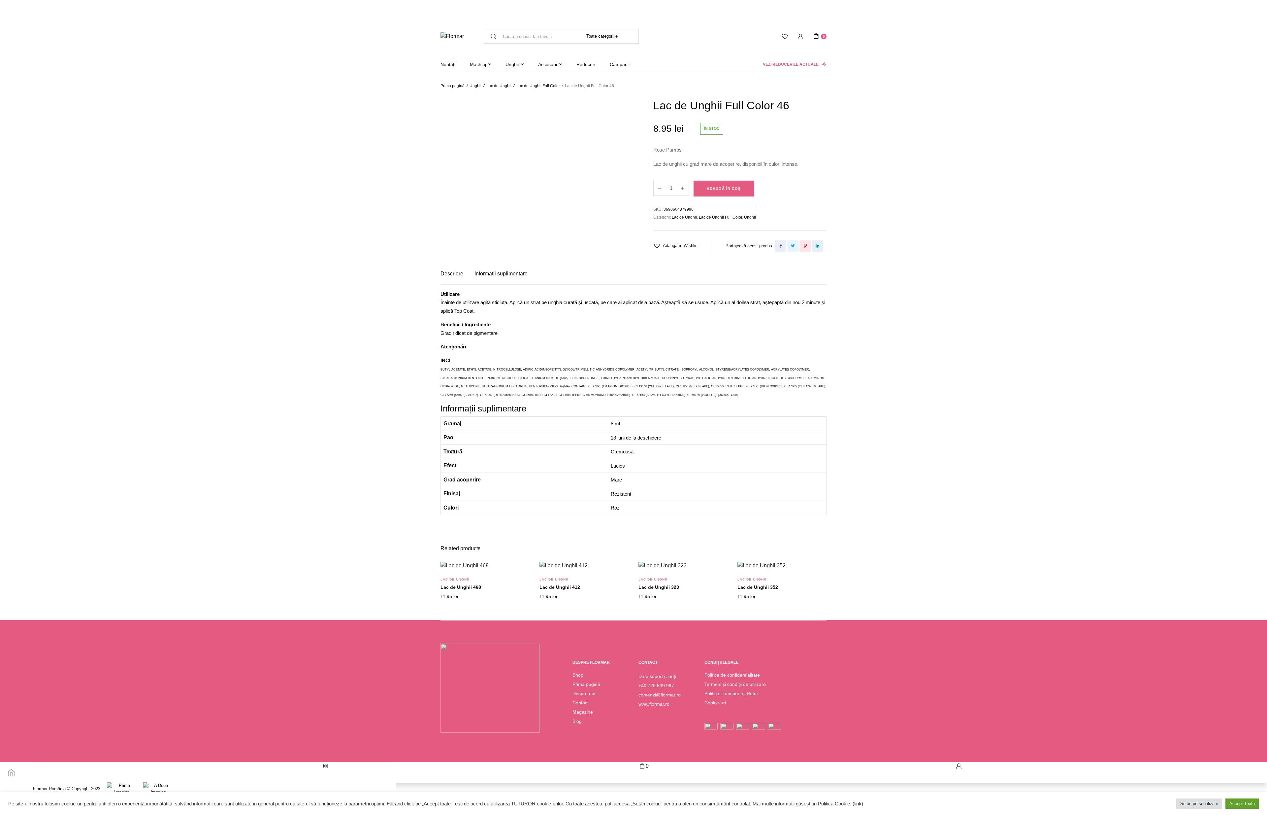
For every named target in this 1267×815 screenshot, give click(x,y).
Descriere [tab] (451, 273)
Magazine (582, 712)
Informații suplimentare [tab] (501, 273)
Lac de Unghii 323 (658, 587)
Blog (577, 721)
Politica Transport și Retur (731, 693)
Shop (577, 675)
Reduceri (585, 64)
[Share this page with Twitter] (792, 246)
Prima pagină (452, 86)
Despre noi (583, 693)
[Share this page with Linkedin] (817, 246)
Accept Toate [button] (1242, 803)
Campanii (620, 64)
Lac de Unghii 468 (460, 587)
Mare (616, 479)
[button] (676, 245)
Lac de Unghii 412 (559, 587)
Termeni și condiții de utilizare (735, 684)
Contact (580, 702)
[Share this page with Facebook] (780, 246)
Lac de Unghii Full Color (538, 86)
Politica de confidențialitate (732, 675)
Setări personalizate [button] (1199, 803)
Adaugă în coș (724, 189)
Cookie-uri (715, 702)
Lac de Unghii (498, 86)
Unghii (512, 64)
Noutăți (447, 64)
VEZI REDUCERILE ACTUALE (791, 64)
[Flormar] (452, 36)
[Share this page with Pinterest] (805, 246)
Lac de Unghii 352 (757, 587)
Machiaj (478, 64)
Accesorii (547, 64)
